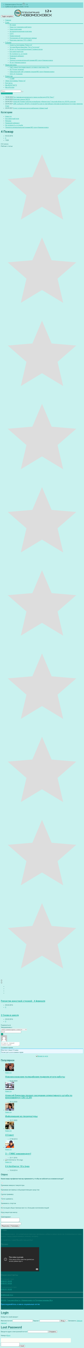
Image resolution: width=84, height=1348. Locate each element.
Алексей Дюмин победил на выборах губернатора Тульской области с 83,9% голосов (44, 101)
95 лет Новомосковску (18, 62)
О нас (7, 22)
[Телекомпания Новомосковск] (33, 16)
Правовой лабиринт (17, 56)
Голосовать (15, 1226)
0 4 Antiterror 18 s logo (17, 1166)
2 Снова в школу (10, 1015)
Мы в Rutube (9, 87)
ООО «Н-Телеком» (16, 74)
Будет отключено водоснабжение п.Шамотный (30, 108)
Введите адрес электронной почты (14, 1332)
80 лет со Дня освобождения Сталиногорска (26, 49)
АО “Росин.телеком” (17, 69)
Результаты (5, 1226)
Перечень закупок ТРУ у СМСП (21, 40)
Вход (62, 1321)
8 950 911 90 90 (6, 1289)
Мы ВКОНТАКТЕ (11, 85)
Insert (22, 1346)
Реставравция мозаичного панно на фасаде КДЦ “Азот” (33, 97)
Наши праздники (16, 29)
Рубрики (8, 42)
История (13, 25)
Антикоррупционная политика (21, 31)
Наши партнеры (11, 65)
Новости (8, 116)
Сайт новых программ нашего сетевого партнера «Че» (29, 67)
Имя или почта (6, 1321)
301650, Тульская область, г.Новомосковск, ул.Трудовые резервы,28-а (26, 1300)
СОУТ (12, 34)
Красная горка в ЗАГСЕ (21, 99)
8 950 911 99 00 (6, 1283)
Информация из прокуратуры (21, 1116)
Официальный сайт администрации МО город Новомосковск (32, 72)
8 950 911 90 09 (6, 1281)
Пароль (36, 1321)
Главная (8, 20)
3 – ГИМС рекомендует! (18, 1153)
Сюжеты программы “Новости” (21, 45)
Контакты (8, 83)
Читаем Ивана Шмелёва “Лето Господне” (25, 47)
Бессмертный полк (16, 51)
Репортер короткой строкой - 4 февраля (23, 1001)
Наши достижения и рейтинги (20, 27)
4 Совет (9, 1135)
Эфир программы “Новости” (15, 81)
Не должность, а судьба (18, 54)
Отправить (52, 1332)
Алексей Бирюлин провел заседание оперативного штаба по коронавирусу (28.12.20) (38, 1096)
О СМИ (12, 78)
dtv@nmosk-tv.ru (7, 1295)
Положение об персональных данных (23, 38)
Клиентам (9, 76)
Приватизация (15, 36)
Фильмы (13, 58)
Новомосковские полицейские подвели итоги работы (35, 1076)
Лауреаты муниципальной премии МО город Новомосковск (31, 60)
